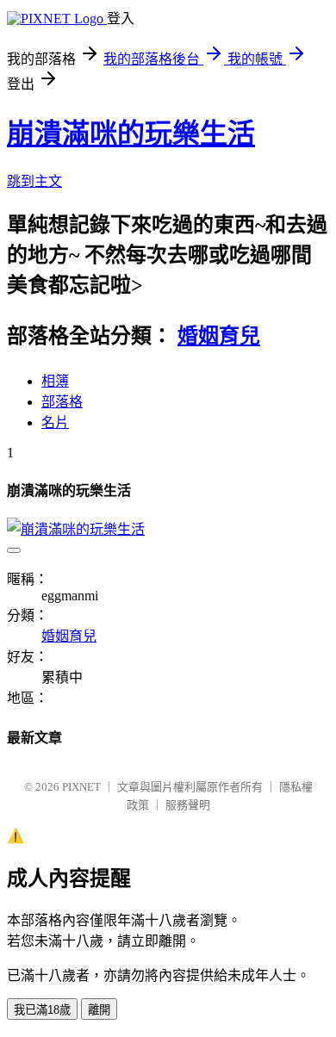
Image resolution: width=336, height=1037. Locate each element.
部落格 (62, 401)
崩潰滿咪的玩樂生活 (131, 133)
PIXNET (81, 786)
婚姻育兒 (218, 336)
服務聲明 (187, 804)
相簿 (55, 381)
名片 (55, 422)
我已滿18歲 (42, 1009)
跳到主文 (34, 181)
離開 (99, 1009)
